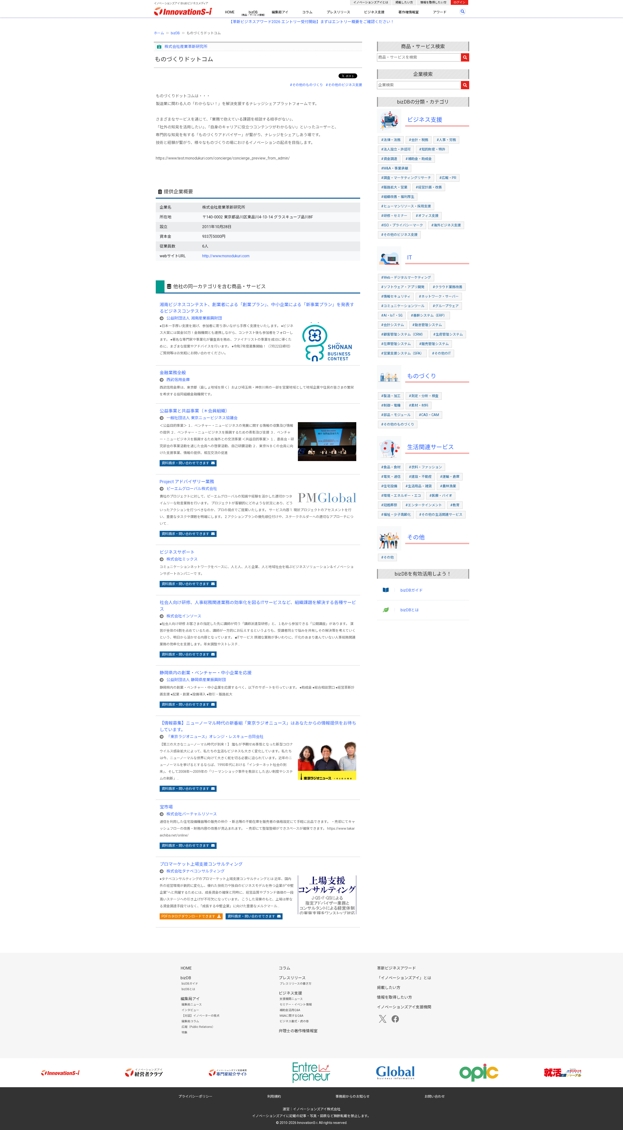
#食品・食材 (391, 467)
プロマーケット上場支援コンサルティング (201, 864)
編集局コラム (190, 1021)
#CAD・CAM (429, 415)
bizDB (253, 12)
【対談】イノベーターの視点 (201, 1015)
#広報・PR (447, 178)
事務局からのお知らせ (353, 1096)
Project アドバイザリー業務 (187, 481)
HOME (230, 12)
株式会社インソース (183, 616)
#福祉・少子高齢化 (396, 514)
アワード (440, 12)
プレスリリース (338, 12)
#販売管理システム (434, 344)
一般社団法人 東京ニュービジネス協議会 (202, 418)
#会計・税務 (418, 140)
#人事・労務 (446, 140)
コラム (307, 12)
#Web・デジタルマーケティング (406, 277)
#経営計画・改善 (429, 187)
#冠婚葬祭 (389, 505)
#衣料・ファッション (425, 467)
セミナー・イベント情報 (296, 1004)
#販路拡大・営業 (394, 187)
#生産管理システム (448, 334)
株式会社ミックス (182, 559)
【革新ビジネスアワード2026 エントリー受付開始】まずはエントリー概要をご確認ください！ (311, 21)
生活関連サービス (430, 447)
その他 (416, 537)
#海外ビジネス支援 (446, 225)
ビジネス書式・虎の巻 (294, 1021)
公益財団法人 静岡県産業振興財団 (196, 679)
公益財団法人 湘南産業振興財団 (194, 318)
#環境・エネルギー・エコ (401, 496)
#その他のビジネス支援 (344, 85)
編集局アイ (280, 12)
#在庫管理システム (396, 344)
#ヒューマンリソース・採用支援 (406, 206)
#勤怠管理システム (427, 325)
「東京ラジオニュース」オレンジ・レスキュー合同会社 (215, 736)
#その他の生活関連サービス (440, 514)
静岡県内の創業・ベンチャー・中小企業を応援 (206, 672)
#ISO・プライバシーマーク (402, 225)
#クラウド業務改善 (447, 287)
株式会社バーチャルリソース (191, 814)
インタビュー (190, 1010)
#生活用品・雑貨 (418, 486)
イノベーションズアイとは (370, 2)
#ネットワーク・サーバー (439, 296)
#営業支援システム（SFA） (402, 353)
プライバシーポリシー (195, 1096)
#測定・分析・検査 (424, 396)
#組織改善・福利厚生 (397, 197)
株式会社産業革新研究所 (186, 46)
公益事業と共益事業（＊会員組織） (195, 410)
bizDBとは (410, 610)
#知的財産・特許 (432, 149)
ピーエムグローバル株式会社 (191, 488)
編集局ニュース (192, 1004)
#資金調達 (389, 159)
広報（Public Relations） (198, 1027)
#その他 (387, 557)
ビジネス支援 (374, 12)
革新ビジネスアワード (396, 968)
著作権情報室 (408, 12)
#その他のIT (441, 353)
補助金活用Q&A (290, 1010)
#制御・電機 (391, 405)
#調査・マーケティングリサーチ (406, 178)
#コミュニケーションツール (402, 306)
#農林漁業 (448, 486)
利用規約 (274, 1096)
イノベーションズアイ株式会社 (316, 1109)
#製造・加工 (391, 396)
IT (409, 257)
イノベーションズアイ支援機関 (404, 1007)
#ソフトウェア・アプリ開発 (402, 287)
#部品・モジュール (396, 415)
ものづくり (421, 376)
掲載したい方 (404, 2)
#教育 (454, 505)
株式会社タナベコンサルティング (195, 871)
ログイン (459, 2)
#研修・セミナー (394, 216)
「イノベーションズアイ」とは (404, 978)
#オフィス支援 (427, 216)
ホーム (159, 33)
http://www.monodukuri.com (225, 256)
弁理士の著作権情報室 (298, 1031)
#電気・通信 (391, 477)
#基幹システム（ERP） (429, 315)
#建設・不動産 (420, 477)
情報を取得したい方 (433, 2)
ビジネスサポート (177, 552)
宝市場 (166, 807)
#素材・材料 (418, 405)
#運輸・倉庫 (449, 477)
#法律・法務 (391, 140)
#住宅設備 (389, 486)
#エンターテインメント (423, 505)
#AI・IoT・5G (392, 315)
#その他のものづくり (306, 85)
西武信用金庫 (178, 379)
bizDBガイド (412, 590)
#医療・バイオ (440, 496)
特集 (184, 1032)
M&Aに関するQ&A (291, 1015)
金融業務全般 (173, 372)
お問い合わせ (434, 1096)
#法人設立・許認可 (396, 149)
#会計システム (392, 325)
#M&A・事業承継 (394, 168)
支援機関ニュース (291, 999)
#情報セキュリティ (396, 296)
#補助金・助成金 (418, 159)
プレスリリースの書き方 (296, 983)
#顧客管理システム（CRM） (403, 334)
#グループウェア (446, 306)
